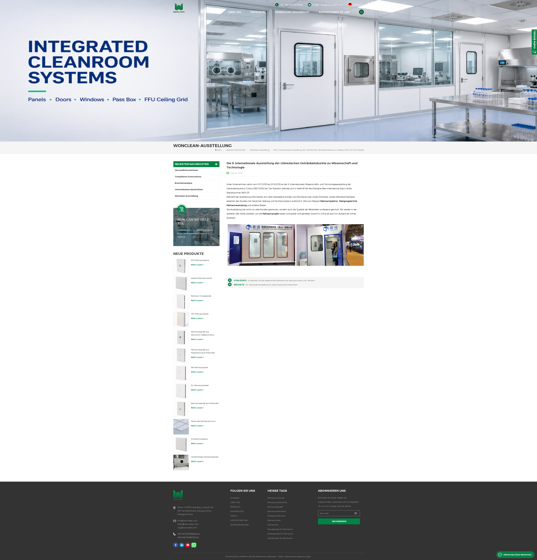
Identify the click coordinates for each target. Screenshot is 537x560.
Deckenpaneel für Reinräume (280, 534)
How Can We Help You (193, 221)
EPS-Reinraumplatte (200, 260)
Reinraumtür (273, 525)
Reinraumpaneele (275, 507)
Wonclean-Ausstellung (259, 150)
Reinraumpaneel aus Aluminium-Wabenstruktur (202, 333)
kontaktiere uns (239, 520)
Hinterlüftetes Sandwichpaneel (204, 457)
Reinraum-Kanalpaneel (201, 296)
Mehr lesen (196, 265)
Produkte (258, 11)
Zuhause (234, 498)
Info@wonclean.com (187, 520)
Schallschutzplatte (199, 439)
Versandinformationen (186, 170)
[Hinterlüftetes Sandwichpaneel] (181, 462)
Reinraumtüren (274, 520)
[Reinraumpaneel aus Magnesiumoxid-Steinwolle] (181, 355)
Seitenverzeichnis (239, 525)
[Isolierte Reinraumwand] (181, 284)
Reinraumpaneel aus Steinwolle (204, 403)
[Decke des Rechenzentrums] (181, 427)
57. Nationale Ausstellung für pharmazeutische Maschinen (271, 285)
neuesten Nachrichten (235, 150)
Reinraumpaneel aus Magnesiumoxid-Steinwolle (203, 351)
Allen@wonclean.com (188, 524)
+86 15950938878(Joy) (188, 537)
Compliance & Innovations (188, 176)
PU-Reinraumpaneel (200, 385)
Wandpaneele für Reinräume (280, 529)
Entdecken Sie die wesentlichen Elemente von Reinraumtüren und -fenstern (281, 280)
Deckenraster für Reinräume (280, 538)
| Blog (280, 556)
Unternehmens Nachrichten (189, 189)
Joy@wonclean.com (187, 527)
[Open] (534, 42)
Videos (233, 516)
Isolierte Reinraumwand (201, 278)
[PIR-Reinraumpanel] (181, 373)
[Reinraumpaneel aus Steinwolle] (181, 409)
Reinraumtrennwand (277, 511)
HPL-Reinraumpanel (199, 314)
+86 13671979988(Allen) (188, 534)
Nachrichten (237, 511)
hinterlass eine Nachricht (517, 554)
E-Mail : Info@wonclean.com (328, 4)
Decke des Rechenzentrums (203, 421)
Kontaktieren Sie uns (334, 11)
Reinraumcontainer (276, 498)
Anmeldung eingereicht (291, 11)
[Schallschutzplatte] (181, 445)
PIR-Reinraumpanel (199, 367)
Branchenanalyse (183, 183)
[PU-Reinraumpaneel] (181, 391)
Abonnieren (339, 521)
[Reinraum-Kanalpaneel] (181, 301)
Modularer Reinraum (277, 516)
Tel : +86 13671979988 (291, 4)
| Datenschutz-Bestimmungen (297, 556)
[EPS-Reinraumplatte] (181, 266)
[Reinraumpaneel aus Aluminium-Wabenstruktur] (181, 337)
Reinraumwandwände (277, 502)
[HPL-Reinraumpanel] (181, 319)
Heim (215, 11)
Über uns (234, 11)
